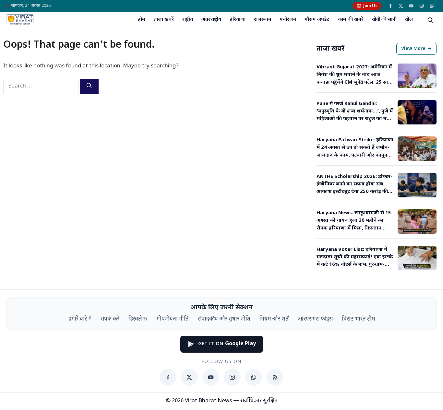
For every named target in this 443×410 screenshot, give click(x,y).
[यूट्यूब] (411, 5)
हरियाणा (237, 20)
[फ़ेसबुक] (390, 5)
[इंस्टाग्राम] (421, 5)
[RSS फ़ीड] (275, 377)
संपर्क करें (110, 319)
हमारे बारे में (79, 319)
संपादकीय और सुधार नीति (224, 319)
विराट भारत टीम (358, 319)
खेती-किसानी (384, 20)
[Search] (89, 86)
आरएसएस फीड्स (315, 319)
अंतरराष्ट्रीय (211, 20)
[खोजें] (430, 19)
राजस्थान (262, 20)
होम (141, 20)
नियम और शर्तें (274, 319)
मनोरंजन (288, 20)
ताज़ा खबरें (164, 20)
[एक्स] (400, 5)
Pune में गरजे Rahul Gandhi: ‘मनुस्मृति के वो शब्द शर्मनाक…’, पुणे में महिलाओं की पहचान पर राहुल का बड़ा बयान (355, 112)
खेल (409, 20)
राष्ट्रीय (187, 20)
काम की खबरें (351, 20)
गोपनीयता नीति (173, 319)
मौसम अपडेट (317, 20)
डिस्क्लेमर (138, 319)
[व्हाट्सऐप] (432, 5)
